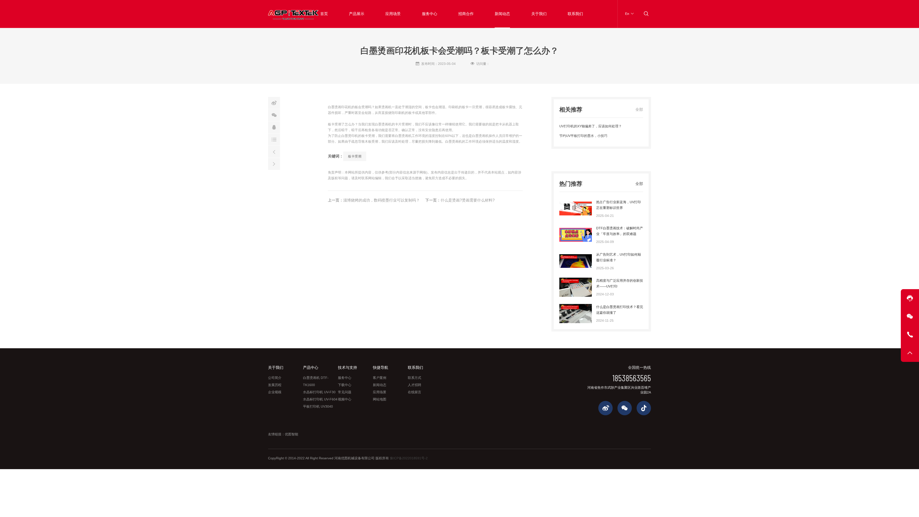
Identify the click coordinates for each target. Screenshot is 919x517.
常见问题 (344, 392)
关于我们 (539, 14)
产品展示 (356, 14)
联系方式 (414, 378)
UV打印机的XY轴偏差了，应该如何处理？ (590, 126)
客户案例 (379, 378)
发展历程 (274, 385)
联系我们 (575, 14)
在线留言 (414, 392)
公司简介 (274, 378)
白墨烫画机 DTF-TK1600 (316, 381)
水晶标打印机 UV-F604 (320, 399)
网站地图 (379, 399)
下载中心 (344, 385)
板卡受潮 (354, 156)
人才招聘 (414, 385)
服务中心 (429, 14)
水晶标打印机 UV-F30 (319, 392)
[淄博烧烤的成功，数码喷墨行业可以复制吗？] (274, 152)
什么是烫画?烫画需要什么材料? (468, 200)
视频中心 (344, 399)
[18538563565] (910, 335)
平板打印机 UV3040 (318, 406)
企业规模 (274, 392)
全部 (639, 109)
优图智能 (291, 434)
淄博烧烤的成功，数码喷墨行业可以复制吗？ (381, 200)
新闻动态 (502, 14)
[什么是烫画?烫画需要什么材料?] (274, 164)
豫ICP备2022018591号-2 (409, 458)
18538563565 (631, 378)
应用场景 (393, 14)
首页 (324, 14)
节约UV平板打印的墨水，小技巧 (583, 136)
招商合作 (466, 14)
